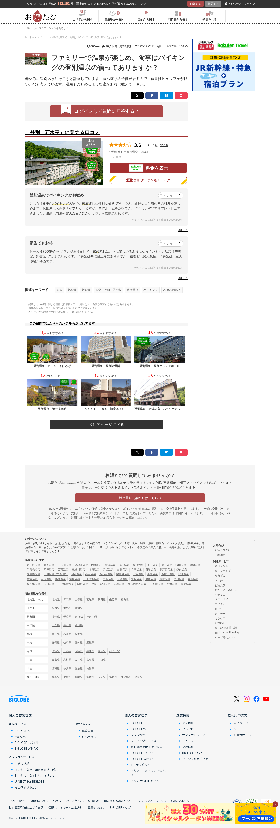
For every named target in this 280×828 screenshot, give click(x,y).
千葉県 (67, 616)
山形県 (113, 599)
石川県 (67, 634)
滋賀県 (56, 651)
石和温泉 (150, 569)
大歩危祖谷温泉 (137, 583)
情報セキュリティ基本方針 (65, 807)
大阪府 (79, 651)
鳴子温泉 (124, 564)
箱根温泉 (82, 583)
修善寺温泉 (33, 574)
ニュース (188, 741)
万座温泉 (49, 569)
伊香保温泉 (33, 569)
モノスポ (220, 604)
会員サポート (242, 735)
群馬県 (67, 608)
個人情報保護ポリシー (118, 801)
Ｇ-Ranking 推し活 (226, 627)
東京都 (79, 616)
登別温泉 (132, 290)
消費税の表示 (39, 801)
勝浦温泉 (60, 579)
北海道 (72, 290)
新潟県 (79, 625)
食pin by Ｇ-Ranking (227, 632)
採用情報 (188, 747)
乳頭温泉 (110, 564)
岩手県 (79, 599)
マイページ (234, 3)
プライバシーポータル (152, 801)
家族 (59, 290)
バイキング (150, 290)
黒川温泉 (179, 579)
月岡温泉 (136, 569)
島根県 (67, 659)
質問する (213, 3)
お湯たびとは (223, 550)
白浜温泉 (46, 579)
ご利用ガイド (223, 554)
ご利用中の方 (237, 715)
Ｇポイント (221, 566)
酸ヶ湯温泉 (33, 583)
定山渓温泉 (33, 564)
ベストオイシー (224, 599)
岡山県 (79, 659)
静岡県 (56, 642)
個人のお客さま (20, 715)
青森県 (67, 599)
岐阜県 (67, 642)
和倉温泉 (76, 574)
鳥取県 (56, 659)
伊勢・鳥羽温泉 (100, 583)
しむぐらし (89, 737)
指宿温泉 (186, 583)
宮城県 (90, 599)
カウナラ (220, 613)
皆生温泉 (136, 579)
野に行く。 (221, 608)
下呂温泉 (138, 574)
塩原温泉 (94, 569)
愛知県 (79, 642)
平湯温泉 (152, 574)
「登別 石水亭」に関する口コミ (62, 132)
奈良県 (102, 651)
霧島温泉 (193, 579)
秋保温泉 (138, 564)
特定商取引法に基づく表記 (26, 807)
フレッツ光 (138, 735)
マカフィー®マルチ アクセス (148, 773)
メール (238, 729)
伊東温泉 (181, 569)
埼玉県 (56, 616)
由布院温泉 (156, 583)
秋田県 (102, 599)
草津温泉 (195, 564)
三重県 (90, 642)
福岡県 (56, 677)
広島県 (90, 659)
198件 (164, 145)
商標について (96, 807)
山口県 (102, 659)
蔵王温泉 (166, 564)
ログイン (249, 3)
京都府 (67, 651)
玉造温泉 (122, 579)
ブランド (188, 729)
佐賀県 (67, 677)
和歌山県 (114, 651)
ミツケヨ (220, 618)
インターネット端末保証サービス (36, 770)
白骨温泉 (122, 569)
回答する (195, 3)
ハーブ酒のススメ (225, 637)
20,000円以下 (172, 290)
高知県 (90, 668)
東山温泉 (152, 564)
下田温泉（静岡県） (56, 574)
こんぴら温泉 (91, 579)
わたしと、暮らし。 (227, 589)
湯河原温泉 (166, 569)
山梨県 (56, 625)
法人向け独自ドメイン (145, 781)
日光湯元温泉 (66, 583)
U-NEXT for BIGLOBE (29, 781)
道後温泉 (74, 579)
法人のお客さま (136, 715)
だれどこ (220, 575)
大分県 (102, 677)
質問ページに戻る (108, 424)
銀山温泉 (180, 564)
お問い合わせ (17, 801)
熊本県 (90, 677)
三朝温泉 (108, 579)
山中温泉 (90, 574)
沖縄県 (139, 677)
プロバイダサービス (143, 741)
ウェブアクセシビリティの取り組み (76, 801)
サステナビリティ (193, 735)
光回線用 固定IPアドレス (147, 747)
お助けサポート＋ (26, 764)
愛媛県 (79, 668)
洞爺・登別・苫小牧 (108, 290)
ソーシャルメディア (195, 759)
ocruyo (219, 580)
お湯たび (220, 585)
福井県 (79, 634)
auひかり (21, 737)
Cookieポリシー (181, 801)
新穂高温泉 (168, 574)
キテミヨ (220, 594)
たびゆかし (221, 623)
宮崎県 (113, 677)
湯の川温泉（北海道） (88, 564)
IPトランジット (140, 765)
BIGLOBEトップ (120, 807)
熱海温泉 (172, 583)
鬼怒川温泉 (78, 569)
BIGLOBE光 (22, 731)
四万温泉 (63, 569)
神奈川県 (91, 616)
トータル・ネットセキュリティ (35, 775)
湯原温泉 (150, 579)
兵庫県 (90, 651)
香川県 (67, 668)
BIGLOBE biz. (140, 723)
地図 (118, 157)
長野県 (67, 625)
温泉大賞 (87, 731)
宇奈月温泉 (123, 574)
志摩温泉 (119, 583)
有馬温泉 (32, 579)
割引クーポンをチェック (152, 180)
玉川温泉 (49, 583)
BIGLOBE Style (192, 753)
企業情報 (182, 715)
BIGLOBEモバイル (27, 742)
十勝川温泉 (64, 564)
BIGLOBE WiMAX (26, 748)
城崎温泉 (183, 574)
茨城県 (79, 608)
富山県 (56, 634)
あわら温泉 (106, 574)
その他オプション (26, 787)
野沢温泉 (108, 569)
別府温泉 (164, 579)
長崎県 (79, 677)
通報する (183, 230)
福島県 (125, 599)
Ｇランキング (223, 570)
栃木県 (56, 608)
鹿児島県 (126, 677)
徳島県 (56, 668)
